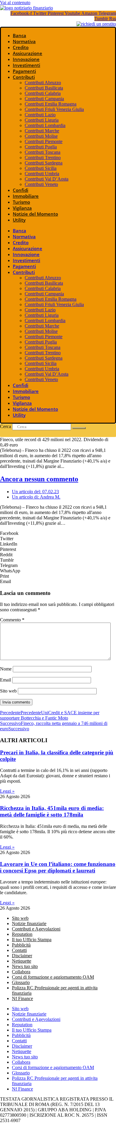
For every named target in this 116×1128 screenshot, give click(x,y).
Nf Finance (22, 998)
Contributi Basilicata (44, 87)
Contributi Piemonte (43, 141)
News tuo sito (25, 966)
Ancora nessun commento (39, 479)
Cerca (5, 426)
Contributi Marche (42, 130)
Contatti (19, 950)
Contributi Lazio (40, 114)
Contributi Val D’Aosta (46, 178)
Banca (19, 35)
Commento (12, 619)
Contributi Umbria (42, 173)
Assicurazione (27, 53)
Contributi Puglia (41, 146)
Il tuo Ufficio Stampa (31, 939)
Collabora (21, 971)
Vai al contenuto (15, 2)
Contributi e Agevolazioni (36, 928)
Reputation (22, 934)
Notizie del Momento (35, 214)
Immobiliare (26, 196)
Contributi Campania (44, 98)
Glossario (21, 982)
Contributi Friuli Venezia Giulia (54, 109)
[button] (58, 533)
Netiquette (21, 960)
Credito (21, 47)
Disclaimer (22, 955)
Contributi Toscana (42, 152)
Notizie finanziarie (29, 923)
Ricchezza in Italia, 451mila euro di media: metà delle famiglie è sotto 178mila (52, 811)
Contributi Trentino (43, 157)
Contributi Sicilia (41, 168)
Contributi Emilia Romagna (50, 103)
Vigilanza (22, 208)
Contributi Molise (41, 136)
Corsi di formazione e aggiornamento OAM (53, 977)
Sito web (8, 690)
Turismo (21, 202)
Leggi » (7, 791)
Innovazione (26, 59)
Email (5, 679)
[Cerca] (79, 428)
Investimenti (26, 65)
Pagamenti (24, 71)
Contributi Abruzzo (43, 82)
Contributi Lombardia (45, 125)
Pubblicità (21, 944)
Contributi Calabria (43, 93)
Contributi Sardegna (43, 162)
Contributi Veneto (41, 184)
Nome (6, 668)
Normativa (24, 41)
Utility (19, 220)
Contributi (24, 77)
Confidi (20, 190)
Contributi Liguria (42, 120)
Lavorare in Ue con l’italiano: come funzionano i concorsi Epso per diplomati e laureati (57, 867)
